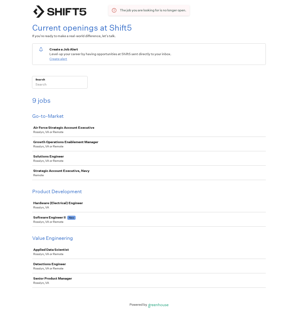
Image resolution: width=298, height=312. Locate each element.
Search (40, 79)
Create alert (58, 59)
